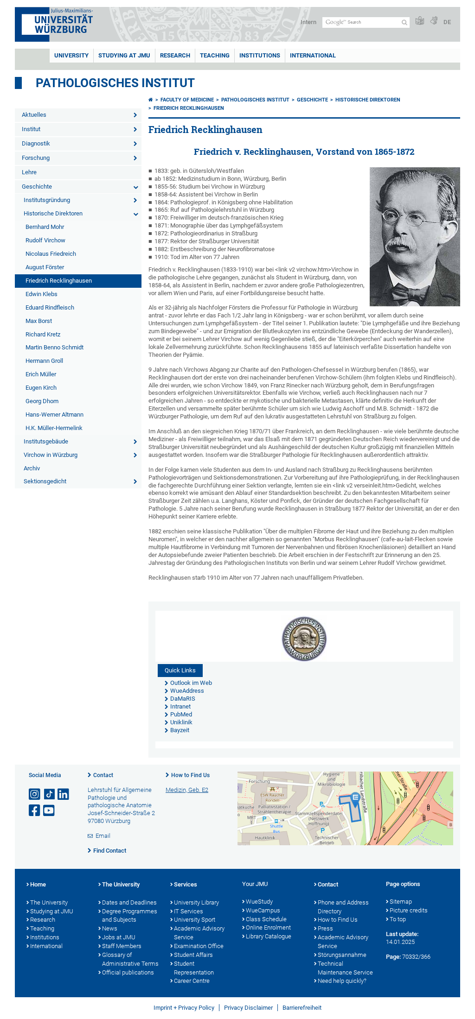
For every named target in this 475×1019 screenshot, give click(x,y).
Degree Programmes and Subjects (129, 916)
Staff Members (121, 946)
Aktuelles (34, 114)
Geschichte (37, 186)
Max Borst (39, 320)
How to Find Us (190, 775)
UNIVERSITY (71, 55)
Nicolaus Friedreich (51, 253)
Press (325, 928)
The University (49, 902)
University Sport (194, 919)
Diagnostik (36, 143)
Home (38, 884)
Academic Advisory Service (199, 933)
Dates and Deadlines (129, 902)
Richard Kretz (43, 334)
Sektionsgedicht (45, 481)
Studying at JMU (51, 911)
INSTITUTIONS (259, 55)
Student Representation (194, 968)
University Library (196, 902)
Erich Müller (41, 374)
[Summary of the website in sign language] (433, 21)
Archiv (32, 468)
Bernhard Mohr (45, 226)
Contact (103, 775)
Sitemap (401, 901)
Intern (308, 22)
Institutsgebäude (46, 441)
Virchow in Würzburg (50, 454)
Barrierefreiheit (301, 1007)
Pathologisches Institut (115, 83)
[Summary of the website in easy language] (420, 21)
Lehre (29, 172)
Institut (31, 129)
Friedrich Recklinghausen (59, 280)
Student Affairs (193, 954)
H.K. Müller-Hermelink (54, 427)
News (109, 928)
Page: (393, 956)
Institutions (44, 937)
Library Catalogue (268, 936)
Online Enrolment (268, 927)
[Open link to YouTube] (49, 811)
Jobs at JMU (118, 937)
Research (42, 919)
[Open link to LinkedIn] (64, 794)
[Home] (150, 100)
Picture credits (409, 910)
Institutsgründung (47, 199)
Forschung (36, 157)
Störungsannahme (342, 954)
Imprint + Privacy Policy (184, 1007)
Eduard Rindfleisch (50, 307)
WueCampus (263, 910)
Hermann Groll (44, 360)
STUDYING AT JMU (124, 55)
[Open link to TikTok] (49, 794)
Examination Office (199, 946)
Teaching (215, 55)
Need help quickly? (342, 980)
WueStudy (259, 901)
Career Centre (192, 980)
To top (398, 919)
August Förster (45, 267)
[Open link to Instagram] (35, 794)
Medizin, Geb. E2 (187, 789)
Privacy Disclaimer (248, 1007)
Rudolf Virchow (45, 240)
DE (447, 22)
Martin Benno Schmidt (54, 347)
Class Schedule (266, 919)
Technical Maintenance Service (345, 968)
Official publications (128, 972)
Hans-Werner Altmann (54, 414)
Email (103, 835)
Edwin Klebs (42, 294)
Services (185, 884)
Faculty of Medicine (187, 100)
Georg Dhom (42, 401)
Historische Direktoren (53, 213)
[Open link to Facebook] (35, 811)
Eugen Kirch (41, 387)
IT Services (188, 911)
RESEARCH (175, 55)
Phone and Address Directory (343, 907)
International (313, 55)
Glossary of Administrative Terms (130, 959)
